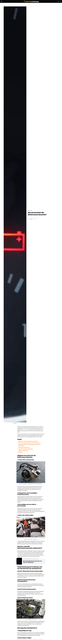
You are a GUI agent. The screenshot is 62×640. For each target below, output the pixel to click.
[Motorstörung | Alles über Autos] (31, 1)
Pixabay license (35, 539)
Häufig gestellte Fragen (23, 450)
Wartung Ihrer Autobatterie (24, 447)
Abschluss (20, 452)
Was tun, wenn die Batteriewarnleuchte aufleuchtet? (29, 442)
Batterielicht (15, 423)
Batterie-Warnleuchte (25, 429)
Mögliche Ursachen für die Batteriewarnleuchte (28, 441)
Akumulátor (25, 539)
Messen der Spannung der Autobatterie (31, 619)
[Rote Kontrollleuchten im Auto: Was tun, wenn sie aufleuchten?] (19, 561)
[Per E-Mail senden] (36, 219)
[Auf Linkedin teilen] (33, 219)
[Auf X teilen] (28, 219)
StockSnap (30, 539)
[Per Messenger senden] (32, 219)
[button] (2, 1)
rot (18, 553)
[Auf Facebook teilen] (30, 219)
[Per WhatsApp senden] (35, 219)
